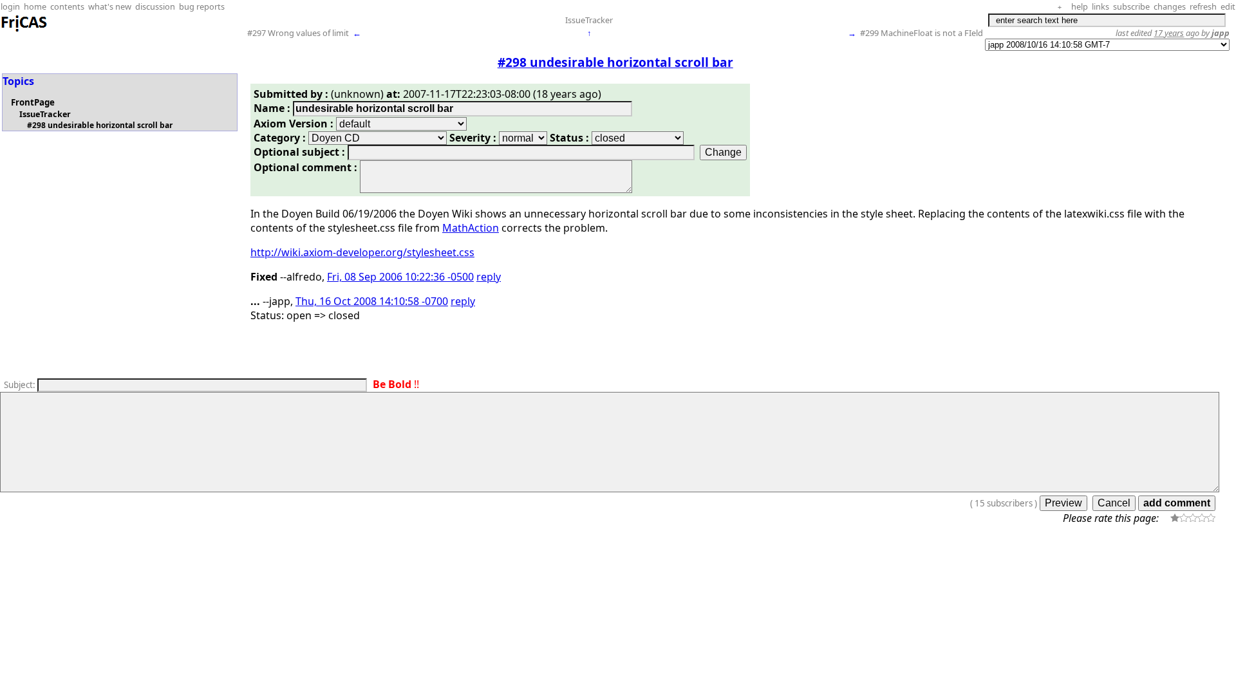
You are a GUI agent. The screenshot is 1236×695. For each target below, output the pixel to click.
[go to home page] (24, 30)
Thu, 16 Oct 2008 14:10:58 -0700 (371, 301)
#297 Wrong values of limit (298, 33)
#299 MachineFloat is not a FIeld (921, 33)
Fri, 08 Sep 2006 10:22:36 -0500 (400, 277)
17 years (1169, 33)
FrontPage (33, 102)
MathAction (470, 228)
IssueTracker (589, 20)
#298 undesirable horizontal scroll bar (100, 125)
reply (488, 277)
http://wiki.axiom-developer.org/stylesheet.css (362, 252)
